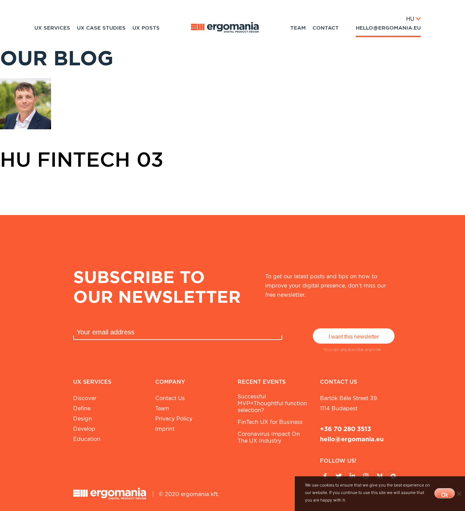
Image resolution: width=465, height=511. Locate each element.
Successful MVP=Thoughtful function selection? (272, 403)
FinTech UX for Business (270, 422)
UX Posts (146, 28)
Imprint (165, 429)
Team (298, 28)
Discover (84, 398)
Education (86, 439)
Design (82, 418)
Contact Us (170, 398)
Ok (444, 495)
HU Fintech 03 (81, 159)
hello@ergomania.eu (388, 28)
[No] (458, 493)
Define (82, 408)
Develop (84, 429)
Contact (325, 28)
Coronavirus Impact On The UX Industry (269, 437)
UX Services (52, 28)
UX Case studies (101, 28)
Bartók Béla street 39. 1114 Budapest (349, 403)
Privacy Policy (173, 418)
